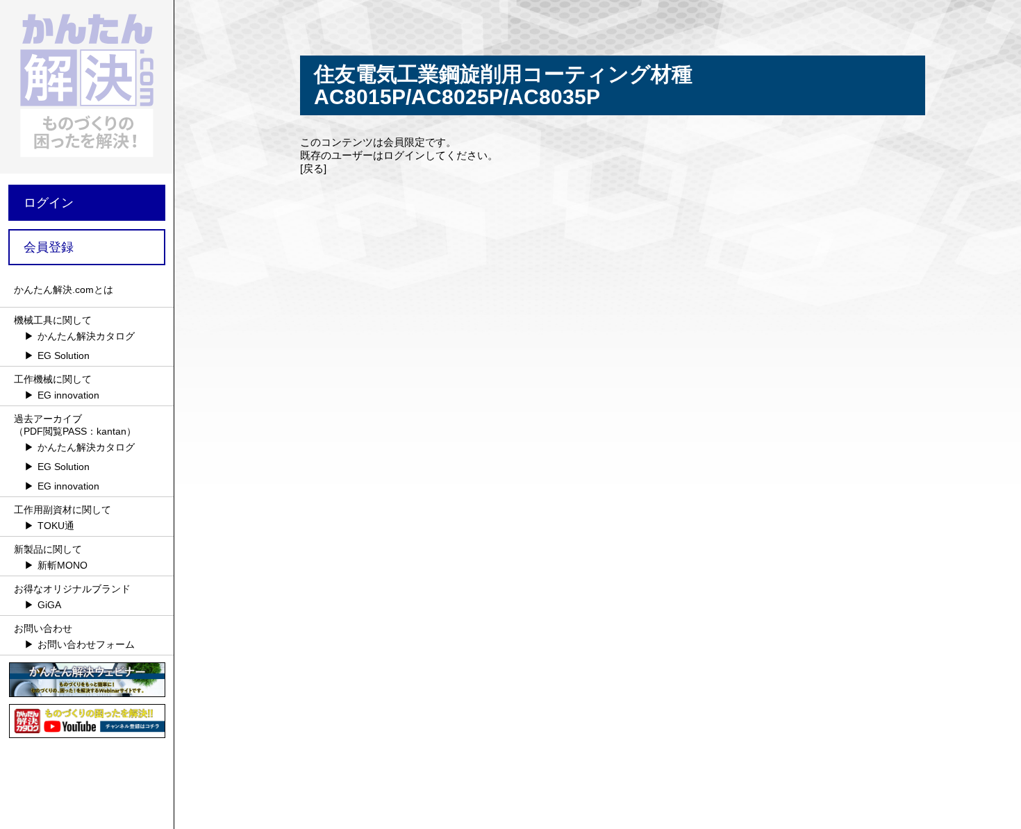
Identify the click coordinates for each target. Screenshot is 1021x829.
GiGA (49, 604)
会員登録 (49, 247)
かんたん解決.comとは (63, 289)
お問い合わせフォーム (86, 644)
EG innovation (68, 395)
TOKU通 (56, 525)
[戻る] (313, 168)
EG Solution (64, 355)
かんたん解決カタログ (86, 336)
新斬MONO (63, 565)
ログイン (49, 203)
